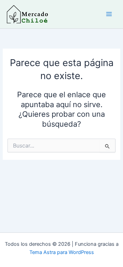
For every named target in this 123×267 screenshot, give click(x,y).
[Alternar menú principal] (109, 14)
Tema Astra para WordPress (61, 252)
